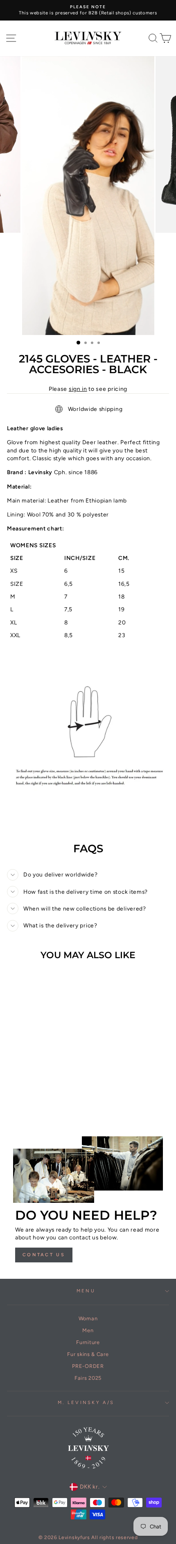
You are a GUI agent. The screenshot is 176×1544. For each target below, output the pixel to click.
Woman (88, 1318)
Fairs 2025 (88, 1378)
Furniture (87, 1342)
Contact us (44, 1254)
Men (87, 1330)
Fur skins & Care (87, 1354)
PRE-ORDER (88, 1366)
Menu (86, 1291)
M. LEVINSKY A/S (86, 1402)
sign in (78, 388)
